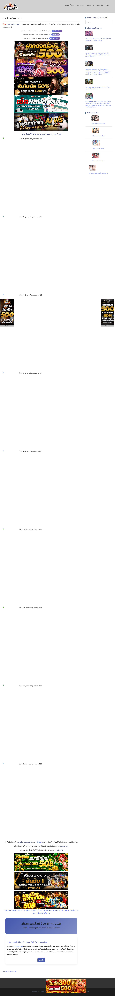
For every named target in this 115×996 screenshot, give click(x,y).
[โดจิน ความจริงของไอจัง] (98, 130)
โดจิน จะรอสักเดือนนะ (98, 148)
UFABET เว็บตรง (36, 910)
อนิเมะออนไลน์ (18, 946)
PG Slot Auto (54, 38)
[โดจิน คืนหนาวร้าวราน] (98, 155)
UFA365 (13, 910)
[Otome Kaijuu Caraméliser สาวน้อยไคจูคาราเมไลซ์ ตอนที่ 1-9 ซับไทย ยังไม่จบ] (98, 33)
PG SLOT (53, 910)
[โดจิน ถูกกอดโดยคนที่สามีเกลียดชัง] (98, 167)
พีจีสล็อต (72, 910)
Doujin (8, 971)
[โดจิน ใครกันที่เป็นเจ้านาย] (98, 118)
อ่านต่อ (41, 960)
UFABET (7, 910)
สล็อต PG (47, 913)
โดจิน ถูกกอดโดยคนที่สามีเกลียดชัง (98, 173)
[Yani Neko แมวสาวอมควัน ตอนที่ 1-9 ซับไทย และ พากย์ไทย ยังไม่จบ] (98, 81)
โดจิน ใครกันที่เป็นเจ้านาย (98, 123)
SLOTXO (46, 910)
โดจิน (4, 24)
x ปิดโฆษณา (107, 326)
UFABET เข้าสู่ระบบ (24, 910)
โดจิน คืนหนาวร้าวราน (98, 160)
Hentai (12, 971)
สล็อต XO (66, 910)
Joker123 (55, 34)
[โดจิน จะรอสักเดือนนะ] (98, 143)
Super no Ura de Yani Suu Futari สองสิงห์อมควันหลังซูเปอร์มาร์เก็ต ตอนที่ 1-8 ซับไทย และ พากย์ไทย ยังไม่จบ (97, 54)
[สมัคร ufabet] (41, 86)
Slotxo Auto (57, 31)
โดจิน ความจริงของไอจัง (98, 136)
